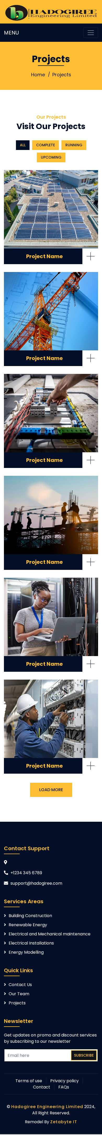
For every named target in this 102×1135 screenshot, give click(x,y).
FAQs (63, 1087)
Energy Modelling (26, 952)
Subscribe (84, 1055)
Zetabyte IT (63, 1122)
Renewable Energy (28, 925)
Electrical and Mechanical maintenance (49, 934)
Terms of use (28, 1081)
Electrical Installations (31, 943)
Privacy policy (64, 1081)
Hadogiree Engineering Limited (47, 1107)
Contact (41, 1087)
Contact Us (20, 985)
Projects (61, 74)
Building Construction (30, 916)
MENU (11, 32)
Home (38, 74)
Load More (51, 790)
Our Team (19, 994)
